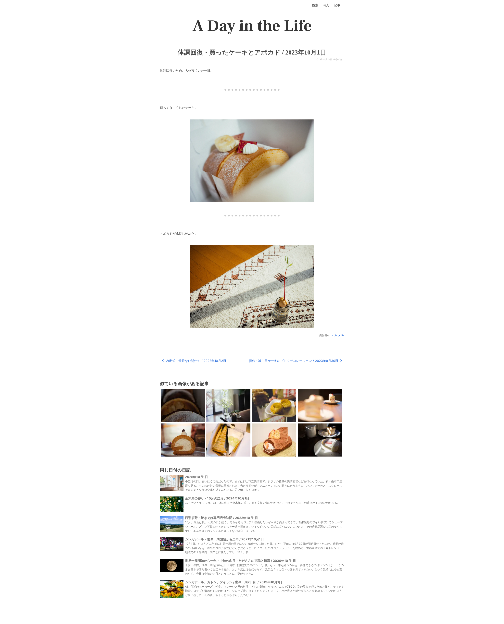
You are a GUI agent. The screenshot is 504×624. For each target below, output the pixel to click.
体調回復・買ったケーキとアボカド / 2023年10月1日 (252, 52)
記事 (337, 5)
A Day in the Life (252, 26)
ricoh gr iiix (337, 335)
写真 (326, 5)
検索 (315, 5)
